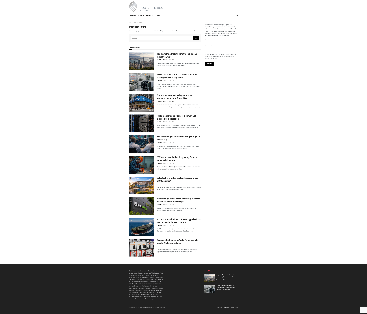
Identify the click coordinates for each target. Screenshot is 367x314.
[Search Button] (196, 38)
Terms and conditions (223, 307)
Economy (132, 16)
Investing (149, 16)
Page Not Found (138, 22)
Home (130, 22)
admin (160, 59)
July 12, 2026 (167, 246)
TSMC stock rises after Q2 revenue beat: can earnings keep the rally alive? (225, 287)
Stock (157, 16)
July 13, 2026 (167, 59)
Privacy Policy (234, 307)
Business (141, 16)
